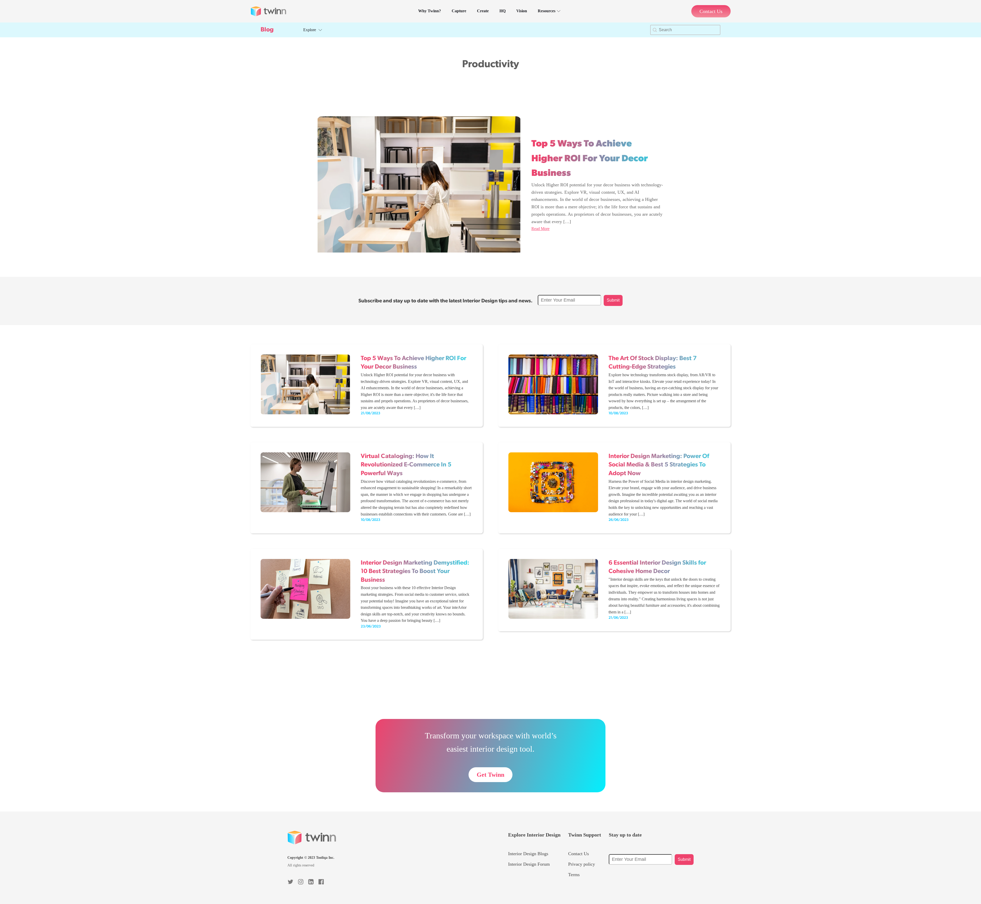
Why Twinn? (429, 11)
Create (483, 11)
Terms (574, 874)
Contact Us (578, 853)
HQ (502, 11)
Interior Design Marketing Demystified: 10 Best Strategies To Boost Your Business (415, 571)
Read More (540, 228)
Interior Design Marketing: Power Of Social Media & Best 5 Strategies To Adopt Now (659, 465)
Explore (309, 30)
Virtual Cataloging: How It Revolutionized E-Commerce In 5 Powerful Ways (406, 465)
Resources (546, 11)
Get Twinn (490, 774)
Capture (459, 11)
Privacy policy (581, 864)
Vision (521, 11)
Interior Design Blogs (528, 853)
